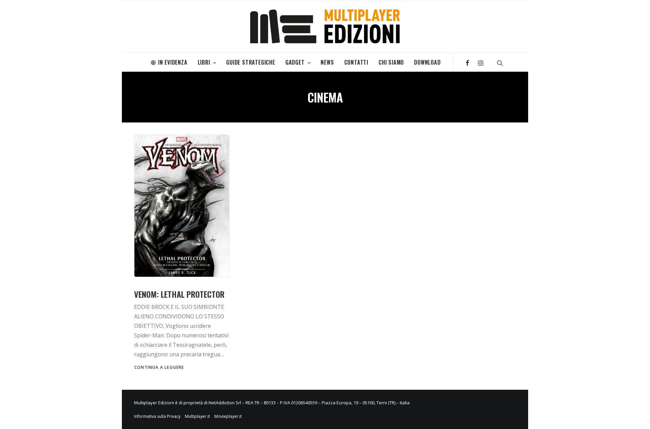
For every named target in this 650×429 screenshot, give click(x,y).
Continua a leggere (159, 367)
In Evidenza (173, 62)
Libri (204, 62)
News (327, 62)
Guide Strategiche (250, 62)
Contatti (356, 62)
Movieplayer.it (228, 416)
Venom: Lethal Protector (179, 294)
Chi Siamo (391, 62)
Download (427, 62)
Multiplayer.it (197, 416)
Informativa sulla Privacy (157, 416)
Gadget (295, 62)
